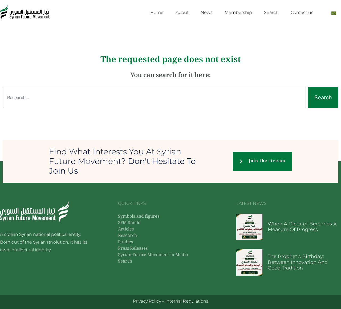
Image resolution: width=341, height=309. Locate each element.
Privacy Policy (147, 301)
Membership (238, 12)
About (182, 12)
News (207, 12)
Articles (126, 229)
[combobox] (154, 97)
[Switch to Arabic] (334, 13)
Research (127, 236)
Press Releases (133, 248)
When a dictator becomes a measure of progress (302, 227)
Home (157, 12)
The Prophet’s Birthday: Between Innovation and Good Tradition (298, 262)
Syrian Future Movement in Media (153, 255)
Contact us (302, 12)
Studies (125, 242)
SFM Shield (129, 223)
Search (271, 12)
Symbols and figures (138, 216)
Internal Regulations (186, 301)
